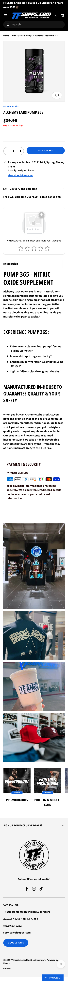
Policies (7, 968)
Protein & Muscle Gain (47, 802)
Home (6, 36)
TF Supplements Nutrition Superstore (28, 960)
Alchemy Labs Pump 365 (46, 36)
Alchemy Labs (11, 106)
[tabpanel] (34, 361)
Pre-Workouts (17, 800)
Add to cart (45, 150)
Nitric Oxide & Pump (22, 36)
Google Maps (16, 942)
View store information (20, 175)
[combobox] (34, 24)
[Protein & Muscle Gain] (47, 781)
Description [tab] (10, 264)
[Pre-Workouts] (17, 781)
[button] (62, 15)
